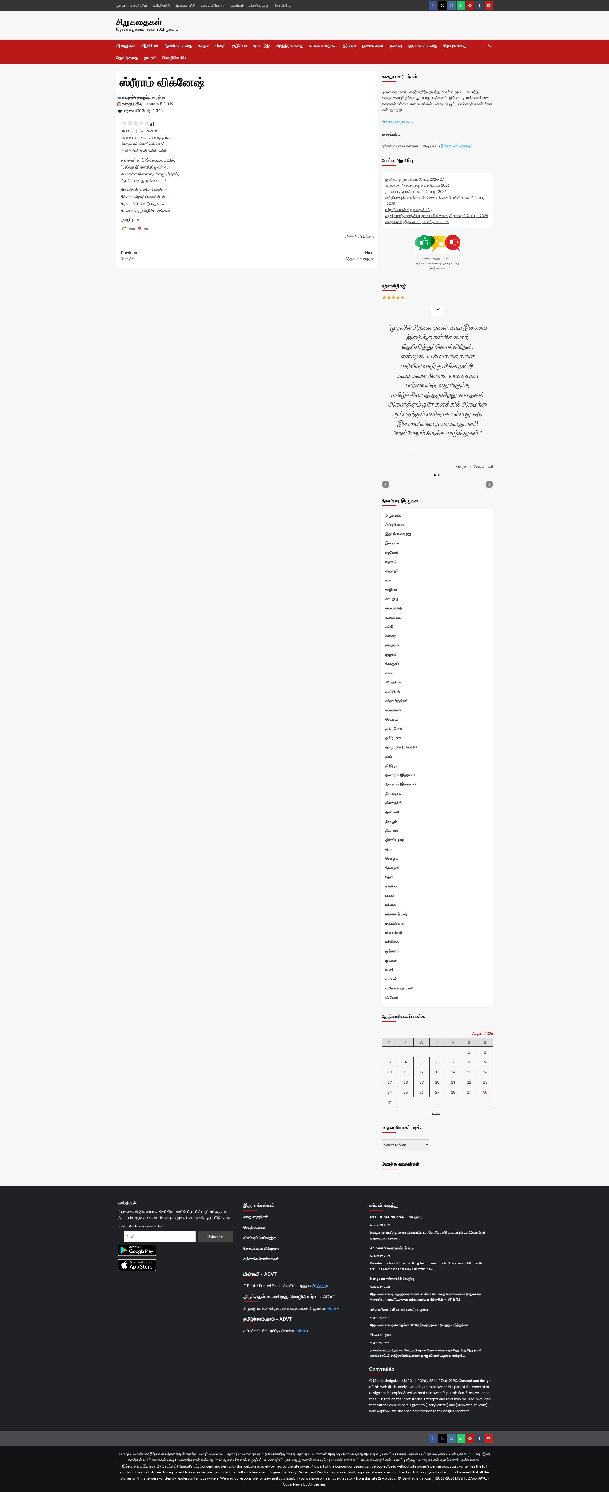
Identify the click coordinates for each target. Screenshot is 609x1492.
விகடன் (391, 979)
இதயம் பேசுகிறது (398, 534)
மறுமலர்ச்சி (393, 932)
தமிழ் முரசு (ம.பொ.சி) (401, 747)
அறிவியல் (149, 45)
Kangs (375, 1278)
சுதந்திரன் (392, 691)
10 (390, 1072)
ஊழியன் (391, 589)
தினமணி (392, 812)
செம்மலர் (392, 719)
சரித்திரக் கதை (289, 45)
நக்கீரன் (391, 886)
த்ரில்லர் (349, 45)
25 (405, 1092)
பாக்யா (390, 895)
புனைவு (395, 45)
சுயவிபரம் (237, 5)
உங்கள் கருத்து (259, 5)
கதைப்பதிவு (138, 5)
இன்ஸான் (392, 543)
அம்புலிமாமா (394, 524)
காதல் (203, 45)
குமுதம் (391, 654)
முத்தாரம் (392, 951)
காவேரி (391, 636)
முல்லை (391, 960)
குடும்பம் (239, 45)
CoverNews (292, 1484)
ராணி (389, 969)
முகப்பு (120, 5)
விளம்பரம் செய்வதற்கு (259, 1237)
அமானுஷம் (125, 45)
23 (485, 1082)
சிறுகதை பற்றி (185, 5)
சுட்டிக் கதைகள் (323, 45)
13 (437, 1072)
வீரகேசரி (392, 997)
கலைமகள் (393, 617)
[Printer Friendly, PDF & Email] (135, 229)
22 (469, 1082)
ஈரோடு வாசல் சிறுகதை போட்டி (408, 209)
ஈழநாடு (391, 561)
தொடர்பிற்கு (283, 5)
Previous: (129, 256)
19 (421, 1082)
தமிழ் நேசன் (394, 728)
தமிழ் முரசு (393, 738)
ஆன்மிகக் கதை (178, 45)
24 (390, 1092)
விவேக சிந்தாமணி (399, 988)
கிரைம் (220, 45)
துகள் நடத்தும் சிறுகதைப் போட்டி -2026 (416, 191)
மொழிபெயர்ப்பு (174, 57)
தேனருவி (392, 867)
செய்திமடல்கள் (254, 1227)
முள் (388, 1334)
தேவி (389, 877)
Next (489, 484)
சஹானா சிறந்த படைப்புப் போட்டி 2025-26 (417, 221)
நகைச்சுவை (372, 45)
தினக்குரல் (393, 793)
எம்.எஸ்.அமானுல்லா (415, 1309)
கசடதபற (391, 598)
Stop (439, 475)
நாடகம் (150, 57)
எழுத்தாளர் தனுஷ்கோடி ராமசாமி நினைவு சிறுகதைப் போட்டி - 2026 (436, 215)
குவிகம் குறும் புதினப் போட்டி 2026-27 (414, 179)
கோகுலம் (392, 663)
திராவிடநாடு (394, 840)
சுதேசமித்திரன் (396, 700)
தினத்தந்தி (393, 802)
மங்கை (390, 904)
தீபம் (388, 849)
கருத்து (158, 97)
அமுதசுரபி (393, 515)
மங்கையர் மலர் (396, 914)
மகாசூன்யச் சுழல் (401, 1248)
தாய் (388, 756)
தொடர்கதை (127, 57)
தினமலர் (391, 830)
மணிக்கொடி (394, 923)
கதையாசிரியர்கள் (213, 5)
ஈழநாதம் (391, 571)
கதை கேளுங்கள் (255, 1217)
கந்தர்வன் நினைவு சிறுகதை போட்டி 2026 (417, 185)
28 (453, 1092)
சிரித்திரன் (393, 682)
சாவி (389, 673)
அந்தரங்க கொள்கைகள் (261, 1258)
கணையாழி (394, 608)
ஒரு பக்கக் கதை (422, 45)
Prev (385, 484)
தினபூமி (391, 821)
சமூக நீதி (261, 45)
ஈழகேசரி (392, 552)
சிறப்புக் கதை (455, 45)
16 (485, 1072)
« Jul (436, 1112)
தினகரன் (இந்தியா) (400, 775)
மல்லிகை (392, 942)
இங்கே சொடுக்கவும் (397, 122)
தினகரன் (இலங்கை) (400, 784)
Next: (360, 256)
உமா (388, 580)
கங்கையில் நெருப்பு (400, 1278)
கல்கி (389, 626)
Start (435, 475)
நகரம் (418, 1217)
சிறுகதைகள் (139, 22)
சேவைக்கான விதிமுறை (261, 1248)
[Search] (490, 45)
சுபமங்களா (393, 710)
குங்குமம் (392, 645)
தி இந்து (391, 765)
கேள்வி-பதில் (161, 5)
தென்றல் (391, 858)
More (321, 1285)
